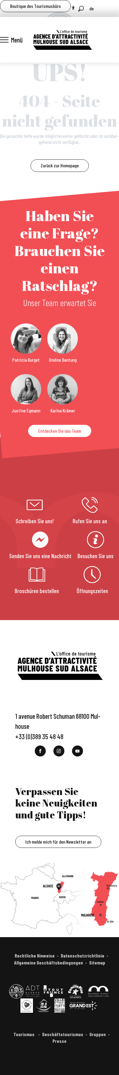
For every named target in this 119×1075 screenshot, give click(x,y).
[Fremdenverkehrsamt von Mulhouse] (62, 39)
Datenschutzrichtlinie (82, 955)
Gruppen (97, 1034)
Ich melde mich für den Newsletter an (58, 842)
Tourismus (24, 1034)
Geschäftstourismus (62, 1034)
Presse (59, 1041)
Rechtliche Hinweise (35, 955)
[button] (81, 8)
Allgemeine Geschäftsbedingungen (48, 962)
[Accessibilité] (73, 7)
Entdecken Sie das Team (59, 431)
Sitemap (97, 962)
